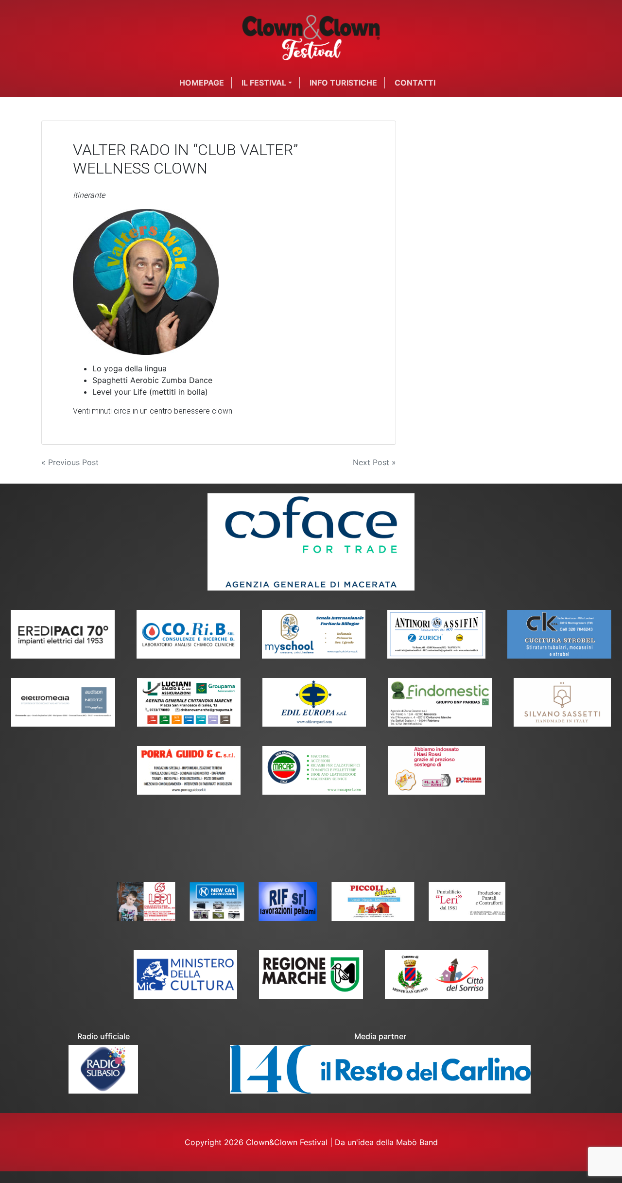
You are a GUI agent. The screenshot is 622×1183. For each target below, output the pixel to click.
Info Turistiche (343, 82)
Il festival (264, 82)
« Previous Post (70, 462)
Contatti (415, 82)
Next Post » (374, 462)
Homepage (201, 82)
